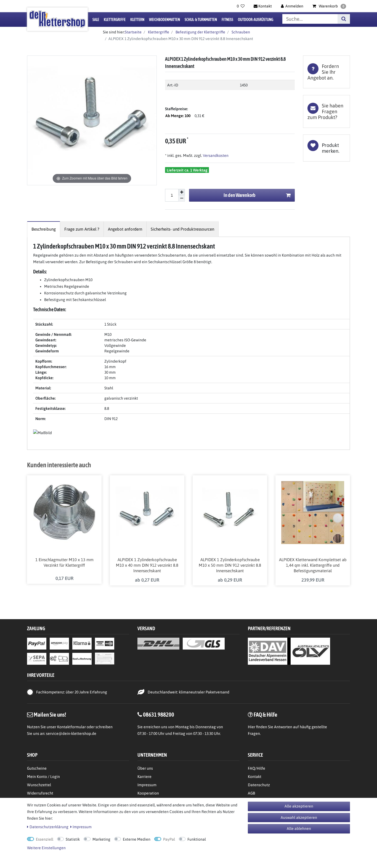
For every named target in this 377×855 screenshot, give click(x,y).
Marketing (101, 839)
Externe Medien (136, 839)
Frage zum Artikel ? (81, 229)
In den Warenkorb (240, 195)
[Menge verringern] (181, 198)
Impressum (146, 785)
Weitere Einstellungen (46, 848)
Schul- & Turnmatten (201, 19)
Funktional (196, 839)
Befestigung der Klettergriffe (200, 32)
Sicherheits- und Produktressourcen (182, 229)
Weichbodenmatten (164, 19)
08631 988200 (158, 714)
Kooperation (148, 793)
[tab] (326, 72)
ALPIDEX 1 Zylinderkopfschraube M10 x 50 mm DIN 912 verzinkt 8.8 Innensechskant (230, 565)
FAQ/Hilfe (256, 768)
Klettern (137, 19)
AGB (251, 793)
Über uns (145, 768)
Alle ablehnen (299, 828)
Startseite (133, 32)
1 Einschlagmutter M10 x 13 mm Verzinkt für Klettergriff (64, 562)
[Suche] (344, 19)
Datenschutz (259, 785)
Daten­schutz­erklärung (49, 827)
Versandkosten (215, 155)
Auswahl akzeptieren (299, 817)
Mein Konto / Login (43, 776)
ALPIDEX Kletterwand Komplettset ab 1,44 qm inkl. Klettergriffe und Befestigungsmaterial (313, 565)
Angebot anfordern (125, 229)
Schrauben (240, 32)
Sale (95, 19)
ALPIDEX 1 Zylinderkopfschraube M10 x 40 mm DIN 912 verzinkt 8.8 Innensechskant (147, 565)
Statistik (73, 839)
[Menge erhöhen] (181, 192)
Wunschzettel (39, 785)
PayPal (169, 839)
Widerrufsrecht (40, 793)
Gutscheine (37, 768)
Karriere (144, 776)
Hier (251, 727)
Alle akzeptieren (299, 806)
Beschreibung (43, 229)
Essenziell (44, 839)
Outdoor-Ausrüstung (255, 19)
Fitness (227, 19)
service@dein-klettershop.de (71, 733)
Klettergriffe (115, 19)
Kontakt (254, 776)
